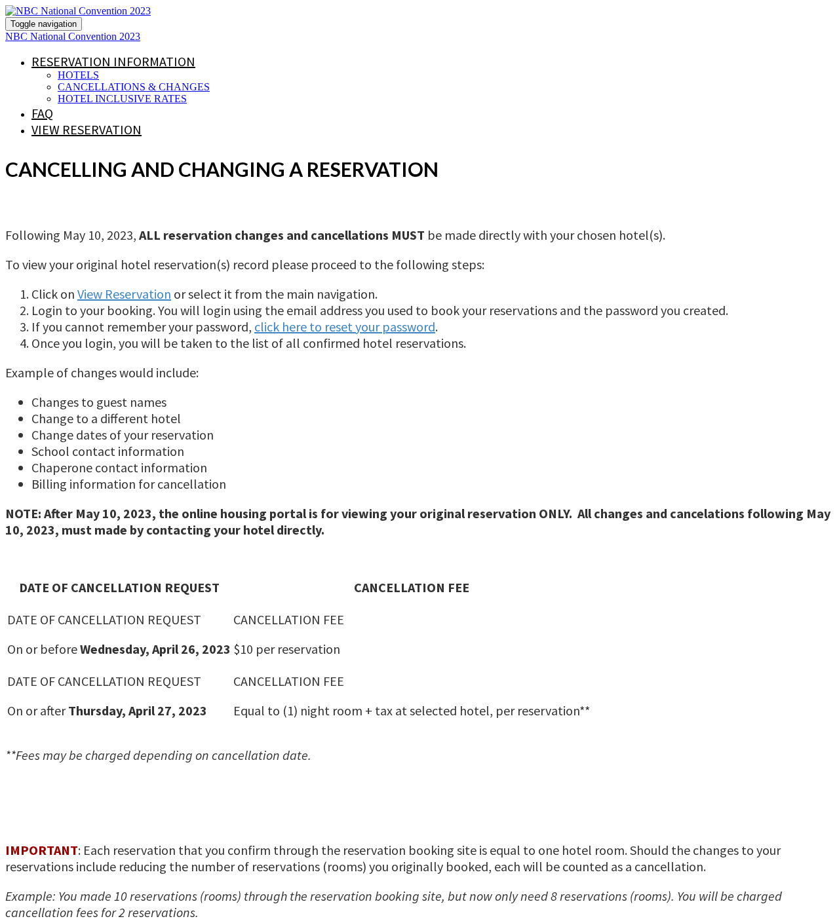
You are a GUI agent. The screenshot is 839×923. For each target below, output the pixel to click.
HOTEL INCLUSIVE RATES (122, 98)
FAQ (42, 113)
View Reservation (86, 129)
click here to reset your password (344, 326)
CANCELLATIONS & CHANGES (134, 86)
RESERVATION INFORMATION (113, 61)
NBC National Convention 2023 (72, 36)
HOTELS (78, 75)
